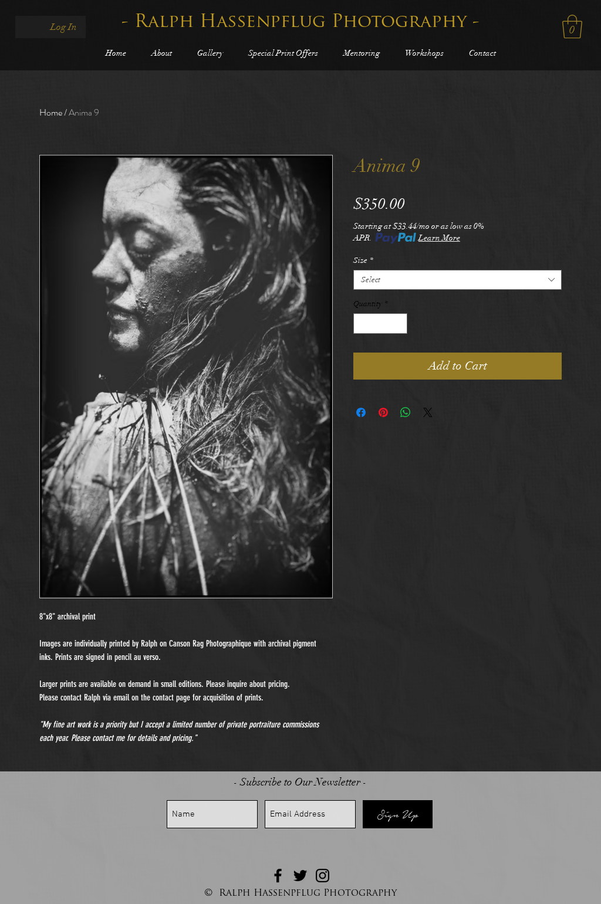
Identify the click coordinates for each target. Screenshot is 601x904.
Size (363, 260)
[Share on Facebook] (361, 412)
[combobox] (457, 280)
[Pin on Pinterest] (383, 412)
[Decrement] (362, 324)
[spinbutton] (380, 324)
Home (50, 112)
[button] (572, 26)
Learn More (439, 238)
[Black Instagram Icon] (322, 875)
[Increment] (399, 324)
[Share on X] (428, 412)
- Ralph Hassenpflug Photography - (300, 22)
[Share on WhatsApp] (406, 412)
